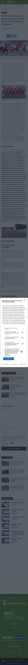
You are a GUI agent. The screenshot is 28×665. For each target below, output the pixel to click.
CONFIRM (8, 358)
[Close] (24, 300)
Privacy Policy (22, 364)
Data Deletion (5, 364)
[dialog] (14, 332)
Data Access (14, 364)
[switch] (22, 332)
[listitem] (14, 329)
